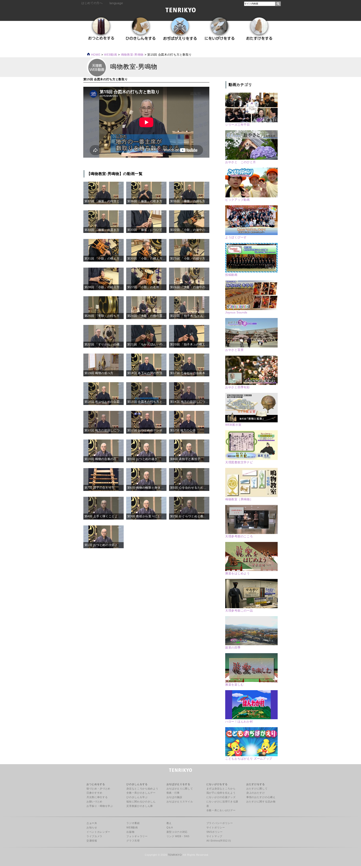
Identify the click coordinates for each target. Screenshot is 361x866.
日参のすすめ (94, 792)
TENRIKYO (175, 854)
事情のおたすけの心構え (260, 797)
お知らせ (91, 827)
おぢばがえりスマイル (180, 801)
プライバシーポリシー (219, 823)
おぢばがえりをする (178, 784)
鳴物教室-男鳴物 (132, 54)
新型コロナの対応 (177, 831)
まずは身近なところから (220, 788)
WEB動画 (132, 827)
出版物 (130, 831)
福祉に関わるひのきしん (140, 801)
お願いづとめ (94, 801)
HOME (95, 54)
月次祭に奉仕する (97, 797)
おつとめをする (95, 784)
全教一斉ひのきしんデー (140, 792)
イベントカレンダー (98, 831)
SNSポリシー (214, 831)
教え (169, 823)
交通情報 (91, 840)
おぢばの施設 (174, 797)
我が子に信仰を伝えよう (220, 792)
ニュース (91, 823)
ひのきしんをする (136, 784)
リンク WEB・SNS (178, 836)
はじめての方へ (92, 3)
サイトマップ (214, 836)
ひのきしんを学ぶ (136, 797)
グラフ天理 (133, 840)
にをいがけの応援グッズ (220, 797)
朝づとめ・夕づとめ (98, 788)
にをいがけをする (217, 784)
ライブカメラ (94, 836)
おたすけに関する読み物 (260, 801)
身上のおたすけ (255, 792)
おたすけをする (255, 784)
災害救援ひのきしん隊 (139, 806)
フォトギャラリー (136, 836)
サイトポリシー (215, 827)
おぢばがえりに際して (180, 788)
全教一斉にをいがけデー (220, 810)
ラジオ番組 (133, 823)
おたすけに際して (256, 788)
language (116, 3)
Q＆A (170, 827)
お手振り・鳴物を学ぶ (99, 806)
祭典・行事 (173, 792)
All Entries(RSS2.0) (218, 840)
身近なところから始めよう (142, 788)
